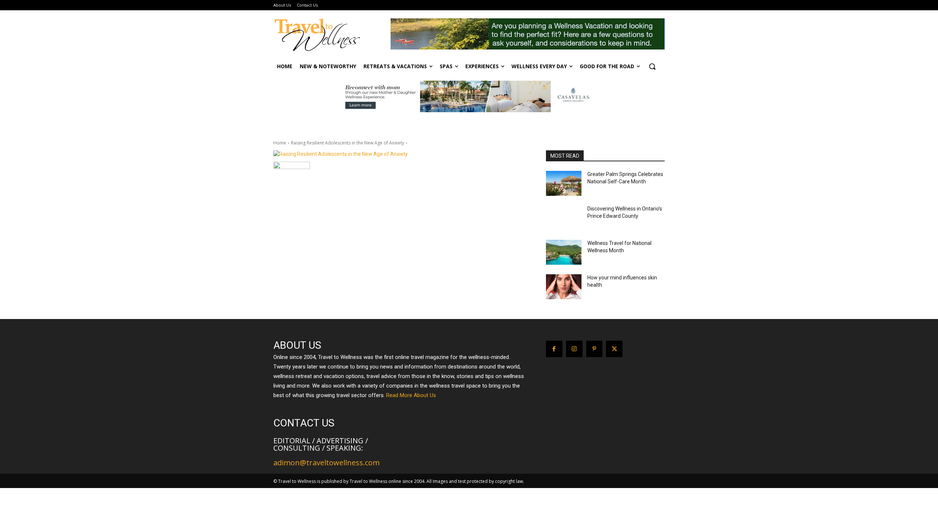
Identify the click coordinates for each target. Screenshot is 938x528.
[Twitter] (614, 349)
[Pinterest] (594, 349)
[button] (652, 66)
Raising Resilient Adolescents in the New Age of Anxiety (347, 143)
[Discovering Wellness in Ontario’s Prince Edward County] (563, 217)
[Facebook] (554, 349)
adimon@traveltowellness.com (326, 462)
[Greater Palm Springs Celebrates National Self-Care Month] (563, 183)
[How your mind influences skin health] (563, 286)
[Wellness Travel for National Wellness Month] (563, 252)
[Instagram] (574, 349)
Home (279, 143)
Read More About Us (411, 395)
